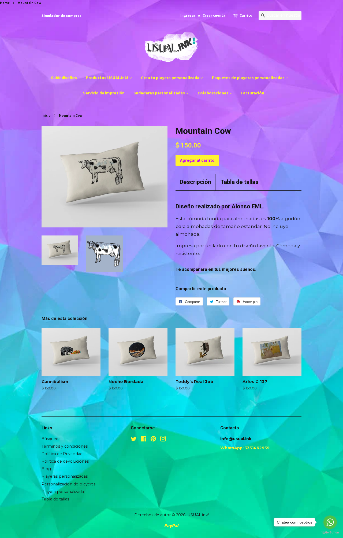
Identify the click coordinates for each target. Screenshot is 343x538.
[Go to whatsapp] (330, 522)
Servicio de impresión (104, 92)
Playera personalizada (63, 491)
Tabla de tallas (240, 182)
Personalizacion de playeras (68, 484)
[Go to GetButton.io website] (330, 532)
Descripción (195, 182)
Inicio (46, 115)
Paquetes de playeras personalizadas (248, 77)
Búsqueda (51, 438)
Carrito (246, 15)
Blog (46, 468)
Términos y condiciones (65, 446)
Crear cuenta (214, 15)
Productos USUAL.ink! (107, 77)
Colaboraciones (213, 92)
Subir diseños (64, 77)
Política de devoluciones (65, 461)
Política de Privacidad (62, 453)
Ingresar (187, 15)
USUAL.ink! (198, 515)
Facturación (252, 92)
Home (5, 3)
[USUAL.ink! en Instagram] (163, 439)
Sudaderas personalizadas (159, 92)
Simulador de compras (61, 15)
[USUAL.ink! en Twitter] (134, 439)
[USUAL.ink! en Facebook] (143, 439)
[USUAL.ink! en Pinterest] (153, 439)
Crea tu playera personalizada (170, 77)
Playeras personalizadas (65, 476)
